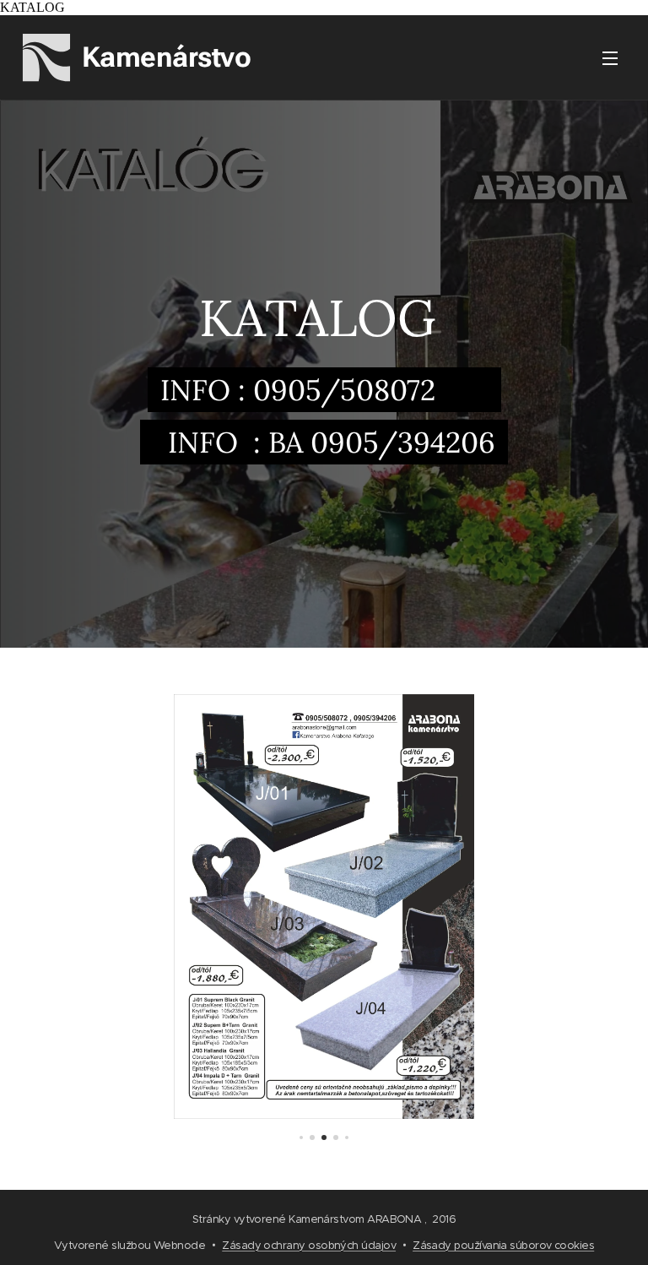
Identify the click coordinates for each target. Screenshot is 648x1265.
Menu (610, 57)
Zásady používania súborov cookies (503, 1245)
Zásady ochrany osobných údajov (309, 1245)
